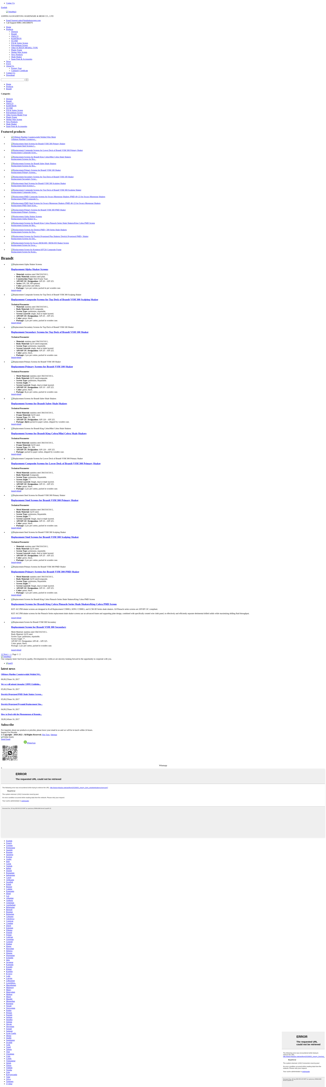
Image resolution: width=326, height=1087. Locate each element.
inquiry (14, 290)
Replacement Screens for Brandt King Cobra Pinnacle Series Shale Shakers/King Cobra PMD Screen (64, 604)
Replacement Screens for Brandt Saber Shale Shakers (39, 403)
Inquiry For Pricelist (9, 732)
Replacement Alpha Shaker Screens (29, 269)
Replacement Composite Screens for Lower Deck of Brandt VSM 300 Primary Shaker (56, 463)
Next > (6, 654)
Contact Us (10, 73)
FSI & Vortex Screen (19, 43)
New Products (17, 54)
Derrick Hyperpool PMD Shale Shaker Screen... (22, 694)
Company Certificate (19, 71)
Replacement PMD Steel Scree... (24, 205)
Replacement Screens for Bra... (23, 159)
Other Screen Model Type (16, 115)
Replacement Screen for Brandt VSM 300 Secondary (38, 627)
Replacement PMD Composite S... (25, 199)
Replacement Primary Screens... (24, 172)
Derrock (14, 32)
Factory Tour (16, 68)
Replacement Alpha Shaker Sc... (24, 219)
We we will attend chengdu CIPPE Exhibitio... (21, 684)
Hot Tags (46, 735)
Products (9, 29)
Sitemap (54, 735)
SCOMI (14, 41)
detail (19, 290)
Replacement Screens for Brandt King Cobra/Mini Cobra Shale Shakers (48, 433)
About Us (10, 66)
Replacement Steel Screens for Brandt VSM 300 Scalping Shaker (45, 537)
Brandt (14, 34)
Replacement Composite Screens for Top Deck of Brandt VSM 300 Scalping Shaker (54, 299)
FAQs (8, 64)
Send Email (5, 739)
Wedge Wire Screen (19, 52)
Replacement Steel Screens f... (23, 146)
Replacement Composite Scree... (24, 153)
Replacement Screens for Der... (23, 232)
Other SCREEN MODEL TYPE (24, 48)
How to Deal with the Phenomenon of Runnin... (21, 714)
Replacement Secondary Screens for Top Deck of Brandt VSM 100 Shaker (50, 332)
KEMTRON (16, 38)
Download (10, 75)
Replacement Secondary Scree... (24, 179)
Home (8, 27)
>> (11, 654)
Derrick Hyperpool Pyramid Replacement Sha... (22, 704)
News (8, 61)
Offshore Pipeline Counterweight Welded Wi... (21, 674)
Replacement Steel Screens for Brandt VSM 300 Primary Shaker (44, 500)
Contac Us (10, 3)
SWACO (14, 36)
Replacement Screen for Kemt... (24, 252)
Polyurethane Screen (19, 45)
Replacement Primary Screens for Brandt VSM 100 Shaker (42, 366)
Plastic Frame (16, 50)
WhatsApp (31, 743)
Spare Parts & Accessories (21, 59)
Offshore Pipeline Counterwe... (23, 139)
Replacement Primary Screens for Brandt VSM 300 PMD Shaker (45, 571)
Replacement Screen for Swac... (24, 245)
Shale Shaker (16, 57)
